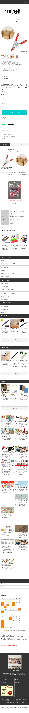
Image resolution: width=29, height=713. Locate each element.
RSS (20, 702)
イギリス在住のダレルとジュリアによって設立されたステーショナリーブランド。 (8, 517)
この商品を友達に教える (7, 134)
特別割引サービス (5, 309)
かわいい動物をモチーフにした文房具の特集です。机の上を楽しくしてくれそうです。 (21, 424)
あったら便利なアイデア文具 (17, 64)
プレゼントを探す (8, 62)
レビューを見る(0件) (6, 129)
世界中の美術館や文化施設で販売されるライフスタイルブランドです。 (8, 567)
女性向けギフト (15, 62)
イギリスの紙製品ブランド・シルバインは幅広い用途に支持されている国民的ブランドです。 (8, 490)
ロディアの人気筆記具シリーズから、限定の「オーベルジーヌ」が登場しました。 (21, 535)
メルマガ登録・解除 (8, 702)
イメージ (14, 144)
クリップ (10, 61)
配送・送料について (17, 699)
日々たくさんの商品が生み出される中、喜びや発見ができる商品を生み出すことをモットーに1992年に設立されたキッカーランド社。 (21, 470)
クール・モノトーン (15, 69)
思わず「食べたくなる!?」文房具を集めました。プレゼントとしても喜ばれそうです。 (7, 424)
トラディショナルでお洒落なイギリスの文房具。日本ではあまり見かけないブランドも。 (8, 455)
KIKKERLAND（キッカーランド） (8, 68)
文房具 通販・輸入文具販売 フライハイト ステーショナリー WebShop (14, 707)
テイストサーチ (7, 69)
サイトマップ (4, 312)
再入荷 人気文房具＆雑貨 (9, 65)
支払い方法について (9, 699)
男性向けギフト (15, 63)
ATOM (23, 702)
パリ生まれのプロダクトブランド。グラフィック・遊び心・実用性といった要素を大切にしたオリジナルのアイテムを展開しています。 (8, 470)
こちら (19, 645)
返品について (4, 117)
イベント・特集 (7, 64)
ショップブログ (15, 702)
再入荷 (16, 65)
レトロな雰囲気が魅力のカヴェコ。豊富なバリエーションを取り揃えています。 (21, 455)
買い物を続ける (5, 138)
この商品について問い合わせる (8, 136)
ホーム (3, 61)
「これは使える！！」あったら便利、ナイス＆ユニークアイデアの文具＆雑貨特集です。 (8, 437)
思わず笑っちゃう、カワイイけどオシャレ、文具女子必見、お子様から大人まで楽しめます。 (21, 437)
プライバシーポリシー (20, 700)
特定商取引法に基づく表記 (7, 118)
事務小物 (6, 61)
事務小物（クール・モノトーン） (8, 70)
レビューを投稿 (5, 130)
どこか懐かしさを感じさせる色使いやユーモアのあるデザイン (8, 534)
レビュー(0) (24, 144)
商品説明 (5, 144)
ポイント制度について (6, 306)
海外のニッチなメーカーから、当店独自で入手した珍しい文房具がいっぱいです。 (21, 490)
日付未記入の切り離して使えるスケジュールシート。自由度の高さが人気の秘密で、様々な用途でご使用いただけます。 (8, 549)
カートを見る (3, 682)
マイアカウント (4, 679)
